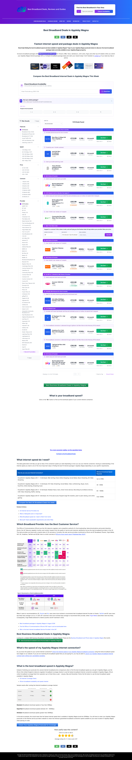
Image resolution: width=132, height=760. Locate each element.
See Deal (103, 138)
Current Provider (48, 232)
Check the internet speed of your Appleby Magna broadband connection (73, 651)
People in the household (26, 108)
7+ (100, 112)
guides (20, 756)
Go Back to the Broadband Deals (66, 454)
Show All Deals (110, 374)
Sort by (46, 120)
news (113, 754)
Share (109, 141)
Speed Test (62, 21)
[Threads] (75, 37)
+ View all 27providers (29, 352)
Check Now (107, 91)
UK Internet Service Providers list (29, 510)
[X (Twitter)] (69, 37)
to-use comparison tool (33, 756)
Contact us (95, 21)
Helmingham (80, 756)
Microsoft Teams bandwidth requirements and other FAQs (36, 520)
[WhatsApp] (56, 37)
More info (99, 141)
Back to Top (100, 374)
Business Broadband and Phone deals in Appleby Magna (87, 638)
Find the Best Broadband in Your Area (90, 8)
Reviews (69, 21)
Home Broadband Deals (40, 21)
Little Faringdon (89, 756)
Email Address (82, 232)
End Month (64, 232)
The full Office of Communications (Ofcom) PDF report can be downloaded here (43, 626)
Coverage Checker (52, 21)
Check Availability (104, 11)
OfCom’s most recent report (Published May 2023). (71, 534)
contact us (97, 56)
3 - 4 (54, 112)
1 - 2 (31, 112)
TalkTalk (101, 613)
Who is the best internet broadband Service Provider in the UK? (38, 629)
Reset (30, 357)
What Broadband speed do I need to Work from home (35, 517)
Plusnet (42, 613)
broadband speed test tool (95, 754)
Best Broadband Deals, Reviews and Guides (47, 9)
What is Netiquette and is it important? (31, 513)
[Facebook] (63, 37)
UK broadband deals (70, 756)
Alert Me (108, 234)
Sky (48, 613)
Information (76, 21)
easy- (27, 756)
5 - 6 (77, 112)
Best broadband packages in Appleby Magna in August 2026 (37, 623)
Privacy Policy (86, 21)
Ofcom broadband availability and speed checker (34, 681)
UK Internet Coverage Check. (28, 678)
